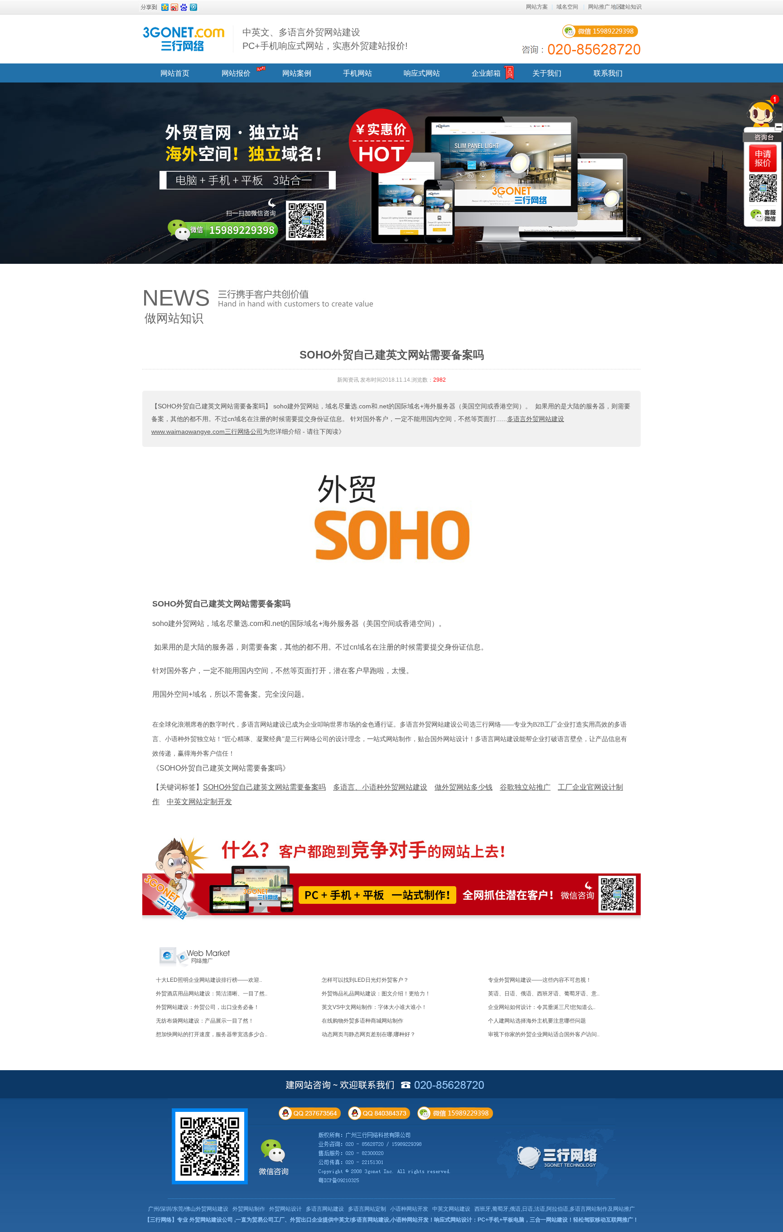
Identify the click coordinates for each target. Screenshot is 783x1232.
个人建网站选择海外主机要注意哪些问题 (537, 1021)
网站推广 (599, 7)
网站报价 (236, 73)
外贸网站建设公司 (211, 1220)
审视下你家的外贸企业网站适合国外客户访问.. (543, 1034)
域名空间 (567, 7)
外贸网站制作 (248, 1209)
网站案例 (296, 73)
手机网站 (357, 73)
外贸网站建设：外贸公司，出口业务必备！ (207, 1007)
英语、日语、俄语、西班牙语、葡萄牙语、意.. (543, 993)
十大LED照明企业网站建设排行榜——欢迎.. (209, 980)
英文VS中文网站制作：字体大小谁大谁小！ (374, 1007)
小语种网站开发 (409, 1209)
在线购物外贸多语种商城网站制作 (362, 1021)
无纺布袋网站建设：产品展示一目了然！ (205, 1021)
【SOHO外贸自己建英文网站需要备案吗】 (211, 406)
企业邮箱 (486, 73)
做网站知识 (174, 318)
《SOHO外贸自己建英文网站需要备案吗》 (221, 768)
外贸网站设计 (285, 1209)
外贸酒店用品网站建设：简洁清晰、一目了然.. (211, 993)
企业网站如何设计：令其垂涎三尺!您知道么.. (541, 1007)
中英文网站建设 (451, 1209)
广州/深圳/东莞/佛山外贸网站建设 (188, 1209)
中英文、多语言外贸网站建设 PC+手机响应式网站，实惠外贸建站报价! (325, 39)
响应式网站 (422, 73)
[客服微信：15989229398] (763, 215)
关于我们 (546, 73)
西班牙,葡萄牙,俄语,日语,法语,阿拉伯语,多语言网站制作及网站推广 (554, 1209)
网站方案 (537, 7)
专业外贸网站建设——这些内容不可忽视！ (539, 980)
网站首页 (174, 73)
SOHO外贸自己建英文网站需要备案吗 (221, 603)
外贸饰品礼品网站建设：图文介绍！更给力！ (376, 993)
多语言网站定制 (367, 1209)
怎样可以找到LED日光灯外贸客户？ (365, 980)
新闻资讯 (348, 380)
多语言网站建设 (325, 1209)
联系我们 (608, 73)
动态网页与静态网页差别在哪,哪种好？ (369, 1034)
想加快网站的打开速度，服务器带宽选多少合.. (211, 1034)
